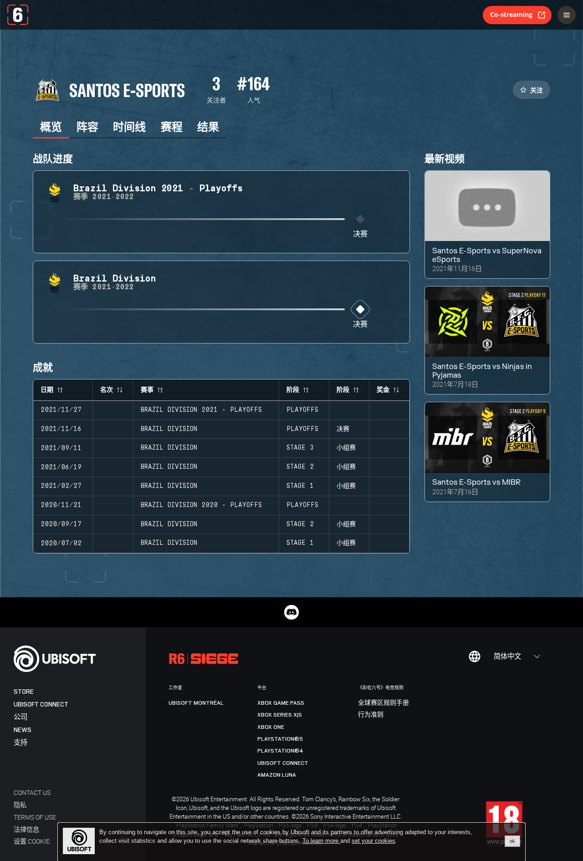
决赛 (360, 234)
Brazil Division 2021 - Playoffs (201, 410)
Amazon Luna (276, 775)
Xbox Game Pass (280, 703)
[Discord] (291, 612)
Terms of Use (35, 817)
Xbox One (270, 727)
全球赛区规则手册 (383, 703)
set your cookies (373, 841)
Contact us (32, 792)
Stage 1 (300, 486)
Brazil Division (169, 429)
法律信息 (26, 829)
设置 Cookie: (32, 841)
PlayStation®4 (280, 751)
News (22, 730)
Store (24, 691)
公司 (20, 717)
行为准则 (371, 715)
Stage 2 (300, 467)
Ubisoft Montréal (196, 703)
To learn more (321, 840)
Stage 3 (300, 447)
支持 (20, 742)
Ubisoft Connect (41, 704)
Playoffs (302, 410)
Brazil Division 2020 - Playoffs (201, 505)
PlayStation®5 (280, 739)
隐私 (20, 804)
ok (512, 841)
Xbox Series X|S (279, 715)
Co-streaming (511, 14)
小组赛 (346, 447)
